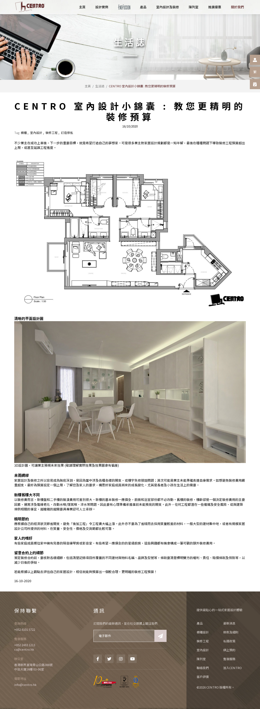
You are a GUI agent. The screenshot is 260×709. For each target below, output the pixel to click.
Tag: (17, 132)
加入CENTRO (232, 668)
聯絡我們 (203, 668)
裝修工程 (52, 132)
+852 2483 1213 (24, 645)
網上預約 (229, 650)
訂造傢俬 (67, 132)
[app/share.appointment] (255, 84)
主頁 (88, 86)
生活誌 (99, 86)
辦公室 (18, 659)
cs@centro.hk (24, 649)
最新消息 (229, 623)
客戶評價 (203, 677)
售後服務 (20, 639)
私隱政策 (229, 641)
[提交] (160, 636)
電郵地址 (20, 678)
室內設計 (36, 132)
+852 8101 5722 (24, 629)
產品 (200, 623)
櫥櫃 (24, 132)
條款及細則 (230, 632)
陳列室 (201, 659)
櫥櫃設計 (203, 632)
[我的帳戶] (255, 60)
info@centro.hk (25, 684)
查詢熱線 (20, 623)
